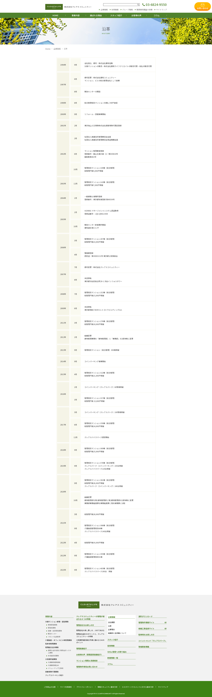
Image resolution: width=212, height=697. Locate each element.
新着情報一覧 (112, 658)
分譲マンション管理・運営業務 (56, 621)
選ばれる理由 (96, 15)
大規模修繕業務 (51, 659)
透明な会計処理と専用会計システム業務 (59, 651)
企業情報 (104, 9)
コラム (157, 15)
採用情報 (114, 9)
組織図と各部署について (117, 633)
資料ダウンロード (145, 616)
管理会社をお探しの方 (85, 625)
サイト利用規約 (66, 687)
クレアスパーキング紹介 (54, 675)
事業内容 (76, 15)
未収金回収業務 (53, 656)
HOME (55, 15)
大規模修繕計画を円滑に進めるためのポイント (90, 641)
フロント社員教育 (54, 637)
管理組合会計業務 (52, 647)
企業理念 (111, 629)
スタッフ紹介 (116, 15)
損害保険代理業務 (52, 672)
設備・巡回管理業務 (55, 631)
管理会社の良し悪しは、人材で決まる (90, 630)
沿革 (109, 626)
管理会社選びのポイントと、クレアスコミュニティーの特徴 (90, 635)
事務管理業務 (52, 625)
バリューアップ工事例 (55, 668)
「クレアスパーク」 (152, 640)
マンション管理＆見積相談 (86, 660)
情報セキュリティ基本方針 (107, 687)
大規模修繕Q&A (53, 665)
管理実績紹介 (81, 648)
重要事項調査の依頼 (144, 9)
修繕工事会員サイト (146, 628)
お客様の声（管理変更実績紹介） (89, 654)
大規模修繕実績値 (54, 662)
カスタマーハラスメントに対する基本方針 (137, 687)
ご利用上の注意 (50, 687)
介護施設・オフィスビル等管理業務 (58, 640)
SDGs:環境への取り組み (117, 651)
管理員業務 (52, 628)
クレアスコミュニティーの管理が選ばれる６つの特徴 (90, 617)
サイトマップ (161, 9)
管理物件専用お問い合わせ (86, 666)
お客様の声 (136, 15)
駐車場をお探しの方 (146, 634)
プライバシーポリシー (84, 687)
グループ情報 (127, 9)
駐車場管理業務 (51, 644)
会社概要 (111, 622)
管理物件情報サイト (146, 622)
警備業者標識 (143, 646)
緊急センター (52, 634)
